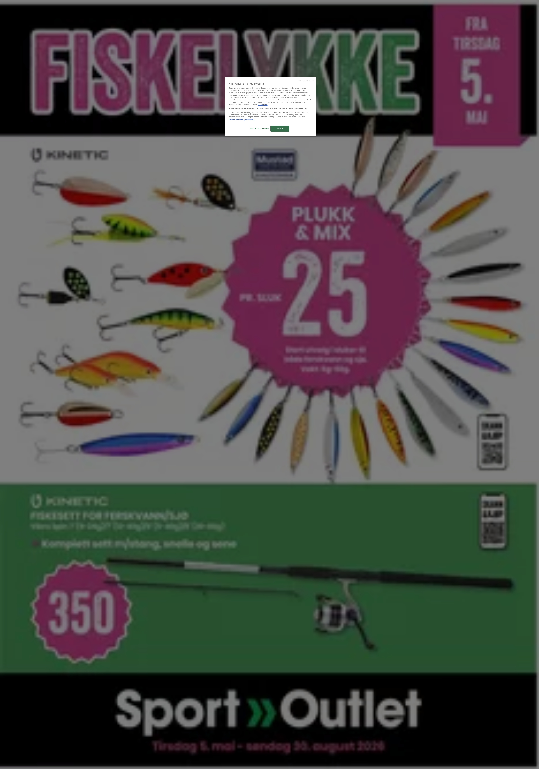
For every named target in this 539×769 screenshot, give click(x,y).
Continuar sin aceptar (306, 80)
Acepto (280, 128)
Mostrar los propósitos (259, 128)
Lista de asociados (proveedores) (242, 119)
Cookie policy (263, 105)
